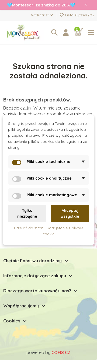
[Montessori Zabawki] (24, 33)
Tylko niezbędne (27, 213)
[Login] (65, 33)
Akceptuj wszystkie (70, 213)
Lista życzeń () (79, 15)
